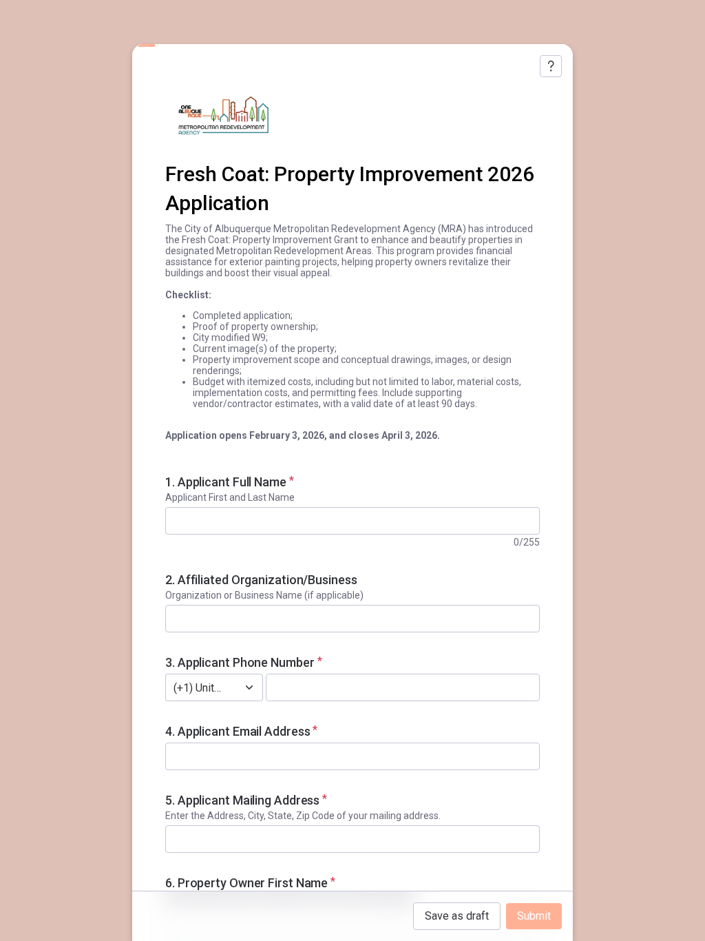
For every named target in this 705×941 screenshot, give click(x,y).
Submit (534, 915)
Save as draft (457, 915)
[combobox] (198, 687)
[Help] (551, 66)
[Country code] (249, 687)
